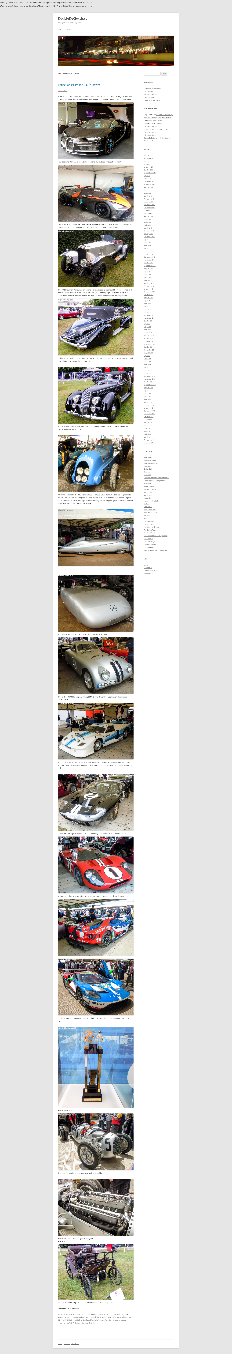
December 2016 (149, 257)
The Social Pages (150, 541)
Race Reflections (150, 510)
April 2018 (147, 225)
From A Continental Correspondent (156, 478)
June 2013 (147, 359)
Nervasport (79, 1323)
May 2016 (147, 277)
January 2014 (148, 338)
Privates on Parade (150, 94)
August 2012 (148, 388)
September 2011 (150, 420)
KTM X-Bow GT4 (109, 1320)
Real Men (147, 515)
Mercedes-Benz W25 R (66, 1323)
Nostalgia (147, 498)
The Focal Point (149, 533)
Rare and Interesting (151, 512)
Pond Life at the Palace (152, 100)
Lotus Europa (121, 1320)
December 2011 (149, 411)
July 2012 (147, 390)
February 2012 (149, 405)
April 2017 (147, 245)
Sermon (146, 518)
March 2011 (148, 437)
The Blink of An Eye (150, 524)
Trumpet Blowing (150, 544)
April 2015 (147, 303)
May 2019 (147, 193)
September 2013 (150, 350)
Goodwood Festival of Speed (93, 1320)
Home (60, 30)
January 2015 (148, 312)
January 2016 (148, 289)
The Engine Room (150, 530)
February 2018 (149, 231)
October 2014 (148, 321)
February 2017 (149, 251)
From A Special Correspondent (87, 1314)
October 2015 (148, 295)
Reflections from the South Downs (79, 85)
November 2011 (149, 414)
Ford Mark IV (77, 1320)
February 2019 (149, 199)
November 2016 (149, 260)
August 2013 (148, 353)
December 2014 (149, 315)
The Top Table (149, 91)
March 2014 (148, 332)
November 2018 (149, 208)
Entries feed (148, 568)
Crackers (147, 472)
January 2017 (148, 254)
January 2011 (148, 443)
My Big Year (148, 495)
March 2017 (148, 248)
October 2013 (148, 347)
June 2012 (147, 393)
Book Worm (148, 457)
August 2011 (148, 422)
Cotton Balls (148, 469)
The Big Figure (149, 521)
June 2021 (147, 164)
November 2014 (149, 318)
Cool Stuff (147, 466)
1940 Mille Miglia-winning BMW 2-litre (102, 1317)
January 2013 (148, 373)
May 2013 (147, 361)
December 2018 (149, 205)
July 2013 (147, 356)
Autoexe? (158, 120)
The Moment (148, 539)
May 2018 (147, 222)
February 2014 (149, 335)
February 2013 (149, 370)
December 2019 (149, 181)
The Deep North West (151, 527)
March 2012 (148, 402)
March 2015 (148, 306)
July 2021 (147, 161)
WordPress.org (149, 573)
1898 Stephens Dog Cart (115, 1314)
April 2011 (147, 434)
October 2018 (148, 210)
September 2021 (150, 158)
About (69, 30)
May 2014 (147, 327)
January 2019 (148, 202)
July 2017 (147, 239)
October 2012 (148, 382)
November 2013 (149, 344)
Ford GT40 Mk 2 (66, 1320)
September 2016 (150, 266)
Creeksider (147, 475)
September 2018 (150, 213)
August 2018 (148, 216)
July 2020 (147, 176)
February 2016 (149, 286)
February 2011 (149, 440)
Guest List (147, 483)
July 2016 (147, 271)
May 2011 (147, 431)
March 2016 (148, 283)
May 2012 (147, 396)
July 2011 (147, 425)
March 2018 (148, 228)
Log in (146, 565)
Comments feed (149, 571)
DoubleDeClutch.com (74, 18)
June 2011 (147, 428)
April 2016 (147, 280)
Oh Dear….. (148, 507)
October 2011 (148, 417)
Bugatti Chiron (122, 1317)
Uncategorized (149, 547)
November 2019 (149, 184)
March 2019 (148, 196)
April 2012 (147, 399)
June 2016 (147, 274)
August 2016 (148, 269)
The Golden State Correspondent (155, 536)
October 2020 (148, 170)
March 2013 (148, 367)
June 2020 (147, 178)
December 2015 (149, 292)
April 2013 (147, 364)
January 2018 (148, 234)
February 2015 (149, 309)
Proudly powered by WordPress (68, 1344)
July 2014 (147, 324)
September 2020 (150, 173)
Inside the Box (149, 486)
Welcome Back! (149, 97)
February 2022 (149, 155)
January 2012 (148, 408)
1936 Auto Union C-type (80, 1317)
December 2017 (149, 237)
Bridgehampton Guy (151, 463)
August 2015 (148, 298)
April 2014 (147, 329)
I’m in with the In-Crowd (152, 88)
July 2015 (147, 300)
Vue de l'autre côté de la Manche (155, 550)
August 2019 (148, 187)
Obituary (147, 504)
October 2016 (148, 263)
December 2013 (149, 341)
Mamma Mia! (148, 492)
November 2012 (149, 379)
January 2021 (148, 167)
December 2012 (149, 376)
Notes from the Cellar (151, 501)
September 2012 (150, 385)
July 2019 (147, 190)
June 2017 (147, 242)
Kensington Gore (150, 489)
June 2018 (147, 219)
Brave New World (150, 460)
